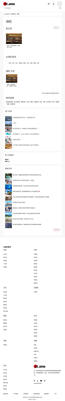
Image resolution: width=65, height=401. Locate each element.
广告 (55, 393)
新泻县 (35, 270)
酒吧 (31, 102)
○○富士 (14, 123)
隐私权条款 (37, 393)
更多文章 (57, 229)
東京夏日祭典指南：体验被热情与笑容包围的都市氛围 (27, 224)
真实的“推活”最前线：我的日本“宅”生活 (23, 219)
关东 (38, 63)
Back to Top (32, 399)
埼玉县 (5, 373)
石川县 (35, 273)
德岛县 (5, 320)
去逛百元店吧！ (17, 139)
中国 (10, 63)
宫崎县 (5, 298)
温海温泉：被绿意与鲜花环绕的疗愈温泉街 (24, 208)
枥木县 (5, 379)
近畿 (34, 63)
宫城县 (35, 320)
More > (56, 27)
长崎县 (5, 308)
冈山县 (5, 257)
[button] (49, 4)
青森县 (35, 336)
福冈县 (5, 304)
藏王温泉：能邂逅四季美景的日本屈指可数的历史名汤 (27, 175)
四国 (24, 63)
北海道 (20, 63)
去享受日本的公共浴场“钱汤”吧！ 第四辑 (23, 180)
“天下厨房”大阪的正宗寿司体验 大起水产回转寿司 (26, 145)
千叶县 (5, 369)
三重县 (35, 254)
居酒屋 (57, 102)
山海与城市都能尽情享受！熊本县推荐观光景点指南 (26, 213)
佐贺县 (5, 292)
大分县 (5, 295)
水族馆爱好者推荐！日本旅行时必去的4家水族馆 (25, 186)
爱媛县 (5, 323)
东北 (28, 63)
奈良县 (35, 357)
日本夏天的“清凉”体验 (18, 202)
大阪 (35, 354)
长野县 (35, 280)
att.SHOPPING (38, 383)
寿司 (53, 102)
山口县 (5, 254)
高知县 (5, 329)
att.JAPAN (6, 14)
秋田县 (35, 332)
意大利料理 (17, 102)
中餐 (44, 102)
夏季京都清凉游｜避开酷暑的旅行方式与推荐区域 (26, 191)
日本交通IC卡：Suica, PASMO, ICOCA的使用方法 (26, 134)
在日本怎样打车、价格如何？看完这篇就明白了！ (26, 128)
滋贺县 (35, 361)
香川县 (5, 326)
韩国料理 (12, 104)
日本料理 (48, 102)
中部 (13, 63)
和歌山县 (36, 351)
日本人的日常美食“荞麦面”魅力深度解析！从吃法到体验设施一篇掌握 (31, 197)
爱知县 (35, 267)
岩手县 (35, 326)
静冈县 (35, 283)
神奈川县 (5, 382)
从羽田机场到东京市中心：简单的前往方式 (24, 117)
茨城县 (5, 389)
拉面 (41, 102)
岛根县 (5, 260)
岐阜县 (35, 263)
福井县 (35, 276)
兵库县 (35, 348)
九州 (16, 63)
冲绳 (31, 63)
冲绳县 (5, 345)
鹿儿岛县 (5, 311)
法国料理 (36, 102)
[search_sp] (60, 8)
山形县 (35, 323)
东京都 (5, 376)
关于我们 (15, 393)
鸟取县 (5, 267)
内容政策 (46, 393)
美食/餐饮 (13, 14)
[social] (34, 380)
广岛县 (5, 263)
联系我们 (26, 393)
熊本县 (5, 301)
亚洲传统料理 (9, 102)
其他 (28, 102)
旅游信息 (5, 393)
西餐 (8, 104)
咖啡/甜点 (23, 102)
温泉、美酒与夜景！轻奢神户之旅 (13, 46)
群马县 (5, 385)
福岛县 (35, 329)
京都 (35, 345)
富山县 (35, 257)
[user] (54, 4)
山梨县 (35, 260)
